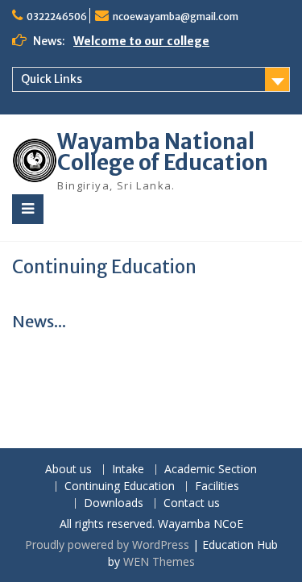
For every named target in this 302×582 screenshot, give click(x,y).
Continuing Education (119, 486)
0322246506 (57, 16)
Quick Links (51, 79)
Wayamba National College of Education (162, 152)
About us (68, 469)
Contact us (191, 503)
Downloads (113, 503)
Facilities (217, 486)
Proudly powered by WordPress (107, 544)
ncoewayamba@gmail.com (175, 16)
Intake (128, 469)
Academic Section (210, 469)
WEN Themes (159, 561)
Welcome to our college (141, 41)
